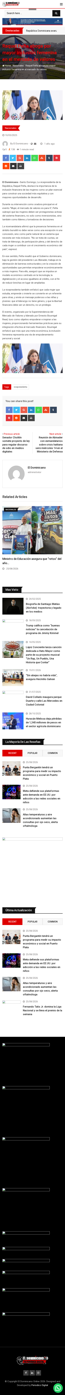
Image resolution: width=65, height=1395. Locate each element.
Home (7, 65)
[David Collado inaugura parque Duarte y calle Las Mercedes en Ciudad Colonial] (13, 699)
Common (53, 753)
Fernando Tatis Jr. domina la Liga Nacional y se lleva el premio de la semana (42, 1010)
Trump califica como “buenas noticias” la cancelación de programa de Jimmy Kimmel (43, 629)
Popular (32, 753)
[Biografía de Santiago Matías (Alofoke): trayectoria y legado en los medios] (13, 606)
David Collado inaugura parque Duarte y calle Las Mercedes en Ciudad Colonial (44, 701)
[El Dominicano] (35, 143)
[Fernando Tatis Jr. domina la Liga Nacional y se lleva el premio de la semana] (11, 1007)
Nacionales (18, 65)
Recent (12, 753)
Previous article (12, 434)
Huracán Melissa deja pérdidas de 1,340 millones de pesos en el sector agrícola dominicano (44, 722)
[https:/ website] (31, 143)
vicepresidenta (20, 387)
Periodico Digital (39, 1385)
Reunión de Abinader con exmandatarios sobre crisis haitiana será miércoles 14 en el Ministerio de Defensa (49, 444)
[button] (58, 1388)
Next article (55, 434)
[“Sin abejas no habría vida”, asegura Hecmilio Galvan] (13, 677)
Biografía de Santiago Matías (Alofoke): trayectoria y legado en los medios (43, 608)
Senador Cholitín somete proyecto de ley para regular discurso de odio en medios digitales (16, 444)
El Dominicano (37, 467)
